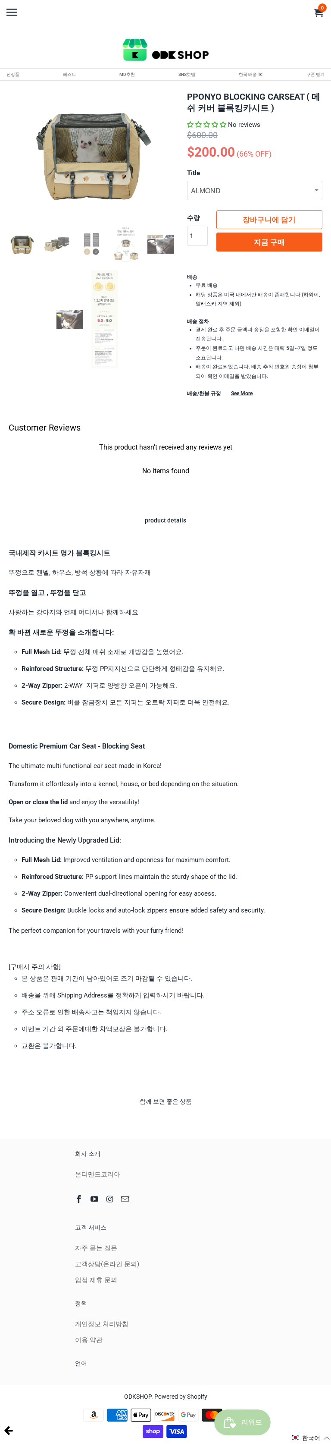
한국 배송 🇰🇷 (251, 74)
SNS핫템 (186, 74)
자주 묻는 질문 (96, 1248)
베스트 (69, 74)
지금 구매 (269, 242)
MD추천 (127, 74)
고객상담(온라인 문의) (107, 1264)
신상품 (12, 74)
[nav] (12, 8)
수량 (193, 218)
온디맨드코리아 (97, 1174)
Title (193, 173)
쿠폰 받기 (315, 74)
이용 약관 (89, 1340)
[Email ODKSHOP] (126, 1199)
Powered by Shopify (180, 1396)
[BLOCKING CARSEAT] (91, 154)
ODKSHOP (137, 1396)
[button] (206, 125)
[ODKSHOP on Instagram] (111, 1199)
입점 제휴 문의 (96, 1280)
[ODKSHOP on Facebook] (79, 1199)
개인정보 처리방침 (101, 1324)
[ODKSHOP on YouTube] (95, 1199)
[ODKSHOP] (165, 51)
